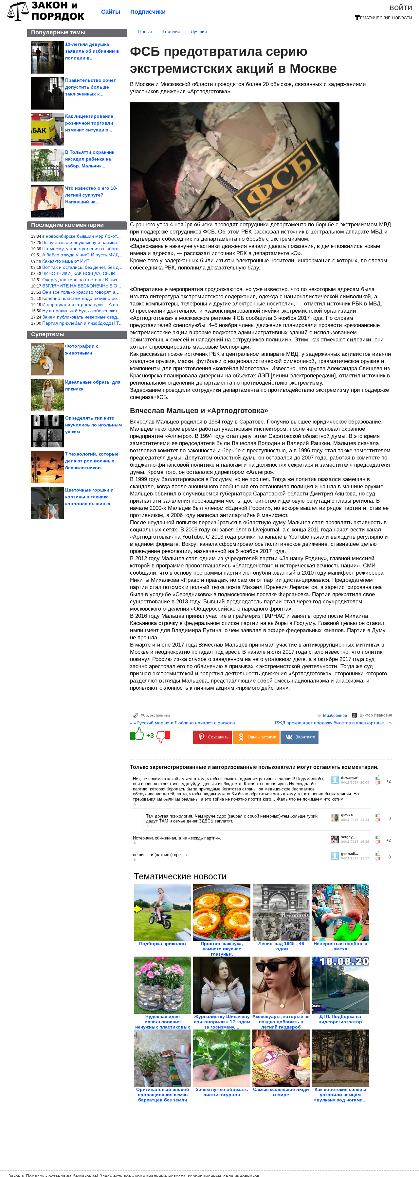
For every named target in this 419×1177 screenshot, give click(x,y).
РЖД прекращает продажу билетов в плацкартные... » (333, 722)
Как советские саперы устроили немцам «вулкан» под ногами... (340, 1094)
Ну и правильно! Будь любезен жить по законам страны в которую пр (116, 310)
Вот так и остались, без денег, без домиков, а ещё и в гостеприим (112, 267)
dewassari (349, 778)
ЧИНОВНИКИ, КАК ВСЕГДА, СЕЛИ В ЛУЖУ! (88, 273)
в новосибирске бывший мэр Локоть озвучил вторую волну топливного (117, 236)
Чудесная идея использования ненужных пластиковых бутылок (162, 1024)
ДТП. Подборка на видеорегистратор (340, 1019)
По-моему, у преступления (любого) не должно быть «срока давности (117, 248)
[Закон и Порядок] (46, 20)
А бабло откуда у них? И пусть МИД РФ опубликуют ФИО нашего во (115, 254)
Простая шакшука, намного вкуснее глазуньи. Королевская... (222, 951)
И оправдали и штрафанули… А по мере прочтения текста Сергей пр (117, 304)
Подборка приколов (162, 943)
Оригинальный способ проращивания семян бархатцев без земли (162, 1094)
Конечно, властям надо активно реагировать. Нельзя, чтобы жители (115, 298)
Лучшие (199, 31)
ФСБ (144, 715)
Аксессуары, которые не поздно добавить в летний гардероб (281, 1022)
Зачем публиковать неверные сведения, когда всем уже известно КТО (117, 317)
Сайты (110, 12)
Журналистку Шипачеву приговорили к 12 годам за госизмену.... (222, 1022)
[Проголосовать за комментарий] (379, 783)
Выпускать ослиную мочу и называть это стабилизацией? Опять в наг (117, 242)
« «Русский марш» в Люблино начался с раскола (182, 722)
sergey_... (349, 837)
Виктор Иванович (376, 715)
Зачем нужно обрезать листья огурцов (222, 1092)
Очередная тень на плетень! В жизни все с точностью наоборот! (111, 279)
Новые (145, 31)
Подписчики (148, 12)
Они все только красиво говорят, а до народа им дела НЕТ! (106, 292)
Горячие (171, 31)
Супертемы (47, 334)
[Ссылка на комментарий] (135, 804)
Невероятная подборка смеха (340, 946)
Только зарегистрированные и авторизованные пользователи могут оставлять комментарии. (254, 767)
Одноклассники (262, 737)
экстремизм (160, 715)
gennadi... (349, 854)
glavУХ (347, 815)
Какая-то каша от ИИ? (65, 261)
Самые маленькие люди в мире (281, 1092)
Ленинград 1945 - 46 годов (281, 946)
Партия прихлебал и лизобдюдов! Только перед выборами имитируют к (119, 323)
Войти (401, 7)
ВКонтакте (305, 737)
